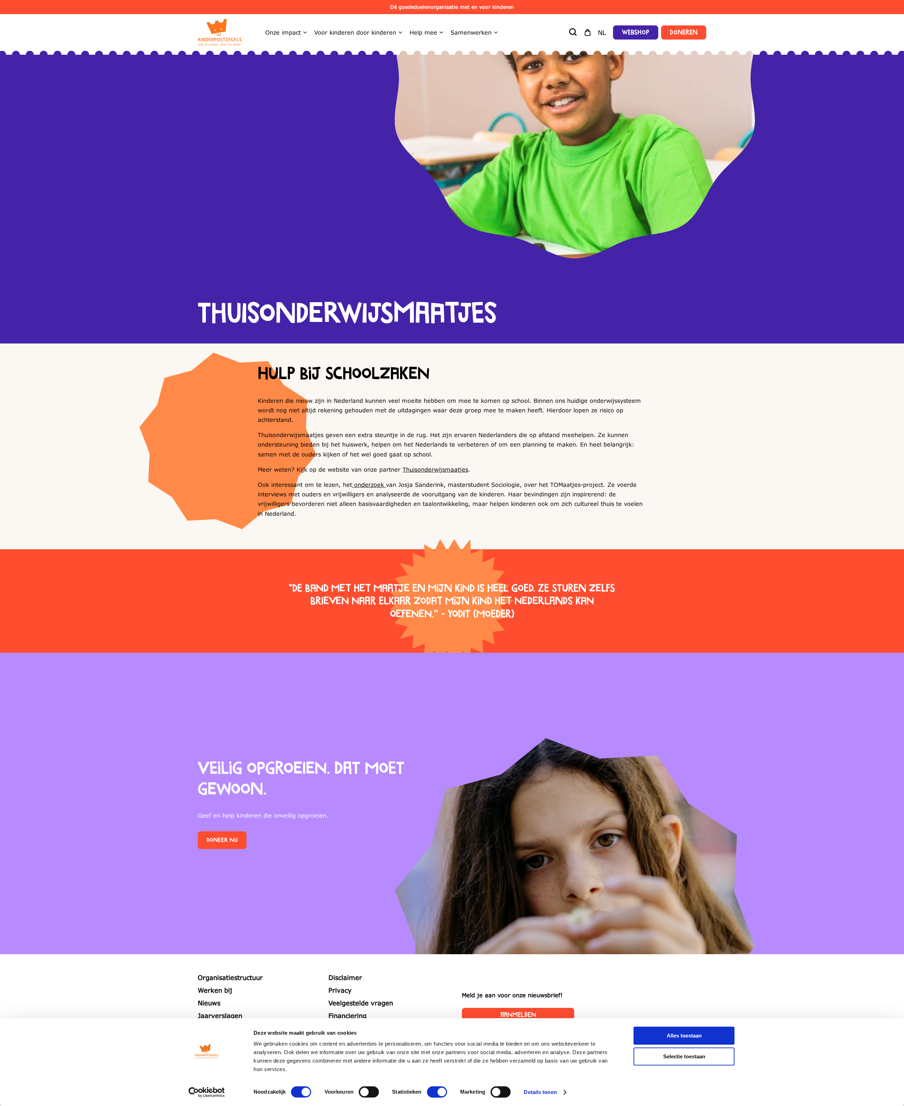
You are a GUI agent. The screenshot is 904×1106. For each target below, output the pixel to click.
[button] (573, 32)
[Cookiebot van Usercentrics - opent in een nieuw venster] (207, 1092)
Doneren (683, 32)
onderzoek (369, 484)
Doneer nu (222, 840)
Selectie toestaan (684, 1056)
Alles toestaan (684, 1036)
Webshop (635, 32)
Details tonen (540, 1092)
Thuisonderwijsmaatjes (435, 469)
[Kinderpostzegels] (220, 32)
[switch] (369, 1092)
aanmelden (518, 1014)
